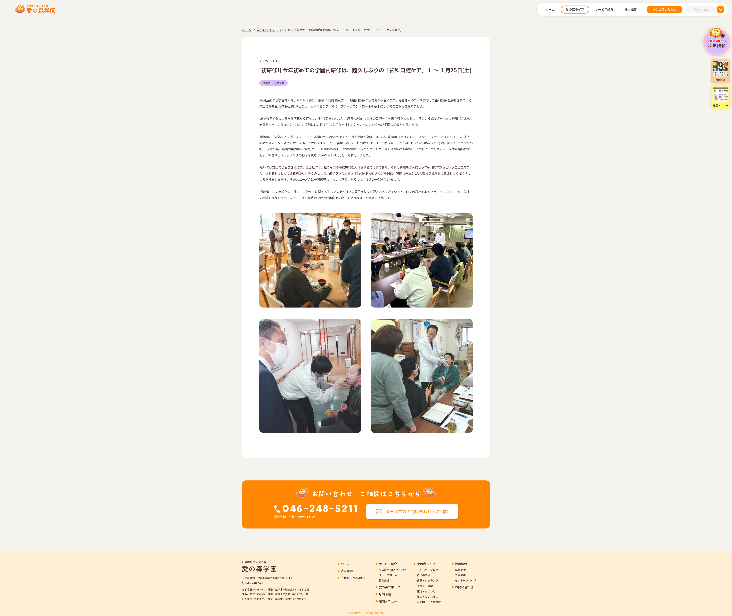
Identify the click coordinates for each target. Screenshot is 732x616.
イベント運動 (425, 586)
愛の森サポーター (391, 587)
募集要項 (460, 569)
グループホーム (388, 575)
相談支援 (384, 580)
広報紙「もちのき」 (354, 578)
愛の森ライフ (266, 29)
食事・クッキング (427, 580)
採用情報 (716, 42)
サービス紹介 (388, 564)
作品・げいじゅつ (427, 596)
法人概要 (347, 571)
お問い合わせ (464, 587)
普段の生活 (423, 575)
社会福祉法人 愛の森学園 (35, 9)
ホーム (246, 29)
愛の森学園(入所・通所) (393, 569)
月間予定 (385, 594)
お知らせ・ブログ (427, 569)
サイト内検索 (699, 9)
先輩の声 (460, 575)
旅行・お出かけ (426, 591)
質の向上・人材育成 (273, 82)
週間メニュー (388, 601)
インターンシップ (465, 580)
